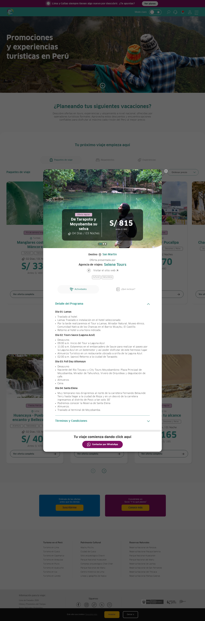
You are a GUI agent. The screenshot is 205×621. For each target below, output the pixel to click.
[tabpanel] (102, 208)
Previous (51, 200)
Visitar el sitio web (104, 270)
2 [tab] (103, 243)
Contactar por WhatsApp (105, 444)
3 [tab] (105, 243)
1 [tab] (100, 243)
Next (154, 200)
